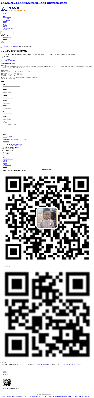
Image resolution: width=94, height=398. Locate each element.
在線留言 (5, 29)
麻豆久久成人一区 (44, 396)
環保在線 (73, 364)
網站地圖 (3, 396)
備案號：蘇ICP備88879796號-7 (43, 364)
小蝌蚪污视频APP (53, 396)
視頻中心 (5, 25)
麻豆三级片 (31, 396)
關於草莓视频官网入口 (8, 17)
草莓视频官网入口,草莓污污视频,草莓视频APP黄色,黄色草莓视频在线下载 (34, 3)
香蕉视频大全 (37, 396)
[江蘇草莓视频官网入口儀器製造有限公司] (24, 11)
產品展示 (6, 46)
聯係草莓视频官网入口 (8, 28)
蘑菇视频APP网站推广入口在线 (64, 396)
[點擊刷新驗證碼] (10, 137)
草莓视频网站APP (9, 396)
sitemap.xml (79, 364)
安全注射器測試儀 (7, 37)
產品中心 (5, 21)
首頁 (4, 16)
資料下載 (5, 26)
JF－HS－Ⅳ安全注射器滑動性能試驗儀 (13, 146)
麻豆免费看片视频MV (76, 396)
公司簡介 (8, 18)
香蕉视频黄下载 (85, 396)
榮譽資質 (8, 20)
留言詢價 (13, 60)
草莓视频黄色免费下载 (23, 396)
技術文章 (5, 24)
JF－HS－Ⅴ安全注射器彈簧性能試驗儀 (13, 144)
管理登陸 (62, 364)
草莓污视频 (15, 396)
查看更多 (5, 39)
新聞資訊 (5, 22)
